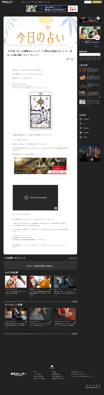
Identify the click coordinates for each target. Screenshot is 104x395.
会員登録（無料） (97, 1)
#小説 (95, 59)
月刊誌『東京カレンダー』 (77, 371)
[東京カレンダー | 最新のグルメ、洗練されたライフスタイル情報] (12, 2)
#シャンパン (88, 57)
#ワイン (81, 59)
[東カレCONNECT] (52, 9)
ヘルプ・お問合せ (38, 374)
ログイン (88, 2)
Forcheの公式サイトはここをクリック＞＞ (23, 235)
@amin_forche (42, 239)
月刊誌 (42, 2)
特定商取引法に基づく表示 (58, 378)
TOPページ (36, 371)
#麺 (98, 59)
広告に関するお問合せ (39, 376)
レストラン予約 (27, 2)
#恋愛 (100, 57)
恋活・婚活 (35, 2)
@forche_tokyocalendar (27, 237)
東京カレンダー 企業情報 (39, 378)
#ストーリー (82, 57)
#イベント (95, 57)
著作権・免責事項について (58, 376)
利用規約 (54, 371)
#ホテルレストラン (88, 59)
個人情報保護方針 (56, 374)
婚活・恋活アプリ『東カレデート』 (79, 374)
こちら (41, 87)
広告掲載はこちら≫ (97, 46)
